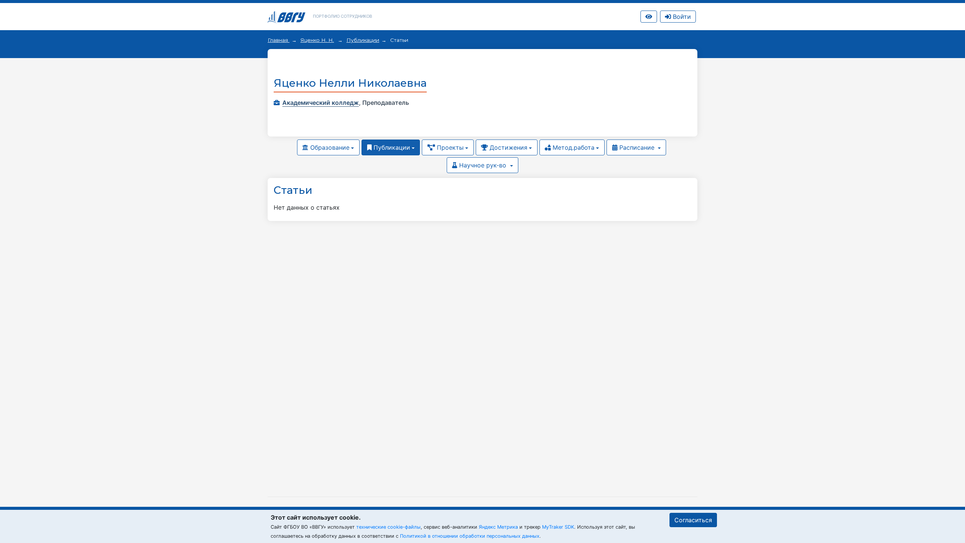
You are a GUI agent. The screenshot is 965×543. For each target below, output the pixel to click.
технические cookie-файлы (388, 527)
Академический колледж (320, 102)
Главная (279, 40)
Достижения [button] (507, 147)
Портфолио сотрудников (342, 16)
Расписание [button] (636, 147)
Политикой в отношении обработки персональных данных (469, 536)
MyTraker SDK (558, 527)
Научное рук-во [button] (482, 165)
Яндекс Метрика (498, 527)
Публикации (362, 40)
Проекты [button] (449, 147)
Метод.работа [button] (572, 147)
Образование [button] (328, 147)
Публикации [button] (391, 147)
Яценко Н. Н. (317, 40)
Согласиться (693, 520)
